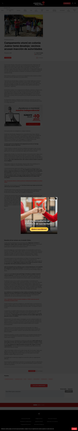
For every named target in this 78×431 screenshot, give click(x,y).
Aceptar (74, 428)
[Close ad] (56, 199)
